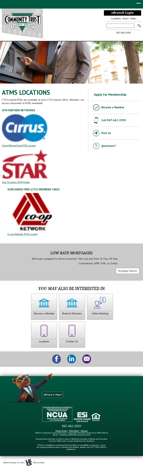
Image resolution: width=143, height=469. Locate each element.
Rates (133, 18)
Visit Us (106, 133)
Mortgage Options (127, 270)
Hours (126, 18)
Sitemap (84, 431)
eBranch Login (122, 13)
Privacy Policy (61, 431)
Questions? (108, 146)
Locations (116, 18)
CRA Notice (74, 431)
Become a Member (112, 107)
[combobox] (120, 26)
